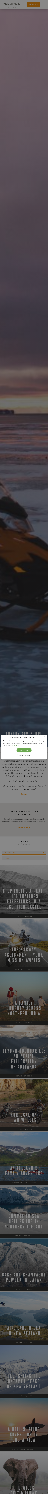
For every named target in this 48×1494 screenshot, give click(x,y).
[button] (24, 755)
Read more (15, 745)
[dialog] (24, 747)
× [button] (44, 737)
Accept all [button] (24, 750)
